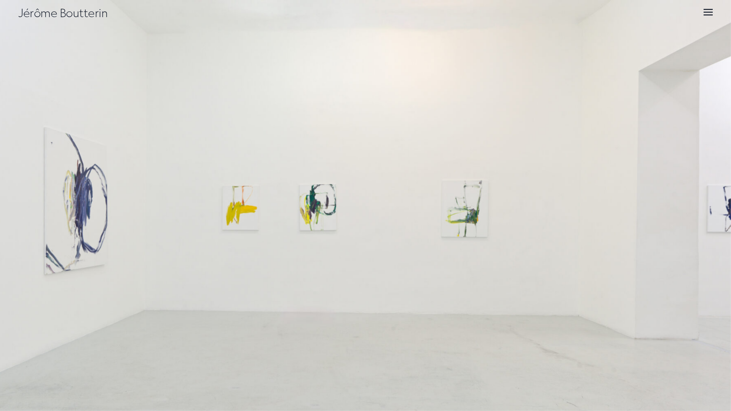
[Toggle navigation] (708, 12)
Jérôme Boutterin (63, 13)
